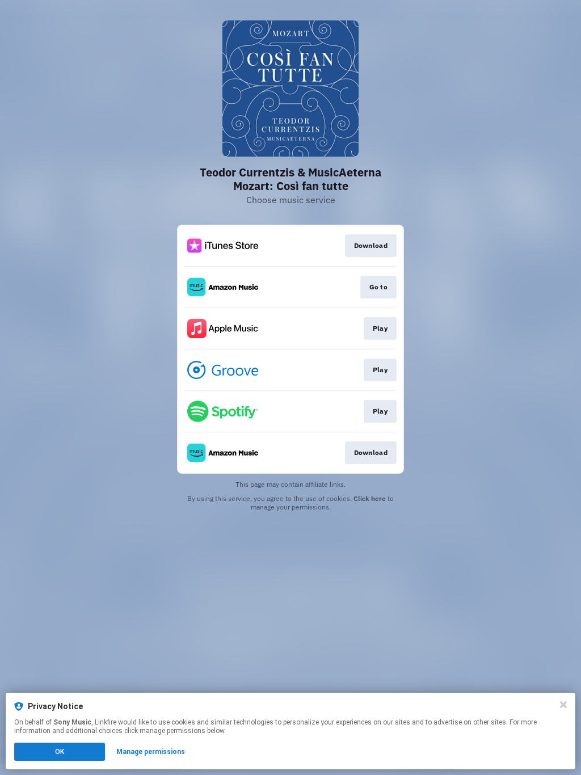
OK (59, 752)
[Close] (563, 705)
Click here (369, 498)
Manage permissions (150, 752)
